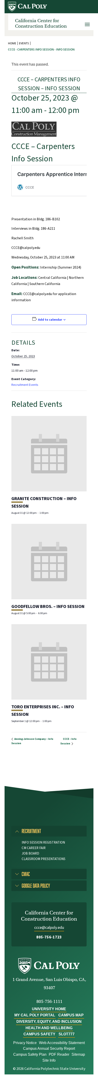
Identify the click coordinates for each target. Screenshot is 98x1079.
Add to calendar (50, 319)
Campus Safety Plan (29, 1054)
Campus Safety (39, 1034)
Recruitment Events (24, 385)
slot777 (67, 1034)
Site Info (49, 1060)
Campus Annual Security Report (49, 1048)
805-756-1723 (49, 937)
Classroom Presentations (43, 859)
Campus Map (71, 1015)
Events (24, 43)
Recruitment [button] (31, 831)
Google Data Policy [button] (36, 885)
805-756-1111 (49, 1001)
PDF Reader (59, 1054)
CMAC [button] (26, 874)
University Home (49, 1009)
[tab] (49, 831)
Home (12, 43)
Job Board (30, 853)
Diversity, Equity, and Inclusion (49, 1021)
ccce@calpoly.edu (49, 927)
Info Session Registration (43, 842)
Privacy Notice (25, 1043)
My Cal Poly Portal (34, 1015)
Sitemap (78, 1054)
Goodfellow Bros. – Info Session (48, 606)
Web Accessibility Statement (62, 1043)
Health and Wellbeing (49, 1028)
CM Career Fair (34, 848)
